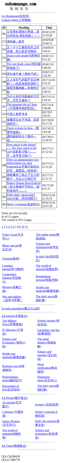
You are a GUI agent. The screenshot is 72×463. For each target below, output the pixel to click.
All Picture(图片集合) (14, 397)
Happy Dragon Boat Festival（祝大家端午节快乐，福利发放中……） (23, 187)
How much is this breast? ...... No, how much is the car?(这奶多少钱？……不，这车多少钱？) (21, 150)
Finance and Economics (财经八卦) (14, 342)
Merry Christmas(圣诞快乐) (23, 204)
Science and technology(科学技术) (47, 247)
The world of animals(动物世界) (11, 434)
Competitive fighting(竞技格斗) (11, 278)
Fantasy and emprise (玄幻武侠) (47, 355)
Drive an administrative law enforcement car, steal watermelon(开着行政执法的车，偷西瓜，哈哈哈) (23, 165)
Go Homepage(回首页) (15, 16)
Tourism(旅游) (11, 258)
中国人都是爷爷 (17, 114)
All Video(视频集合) (14, 445)
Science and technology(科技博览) (46, 434)
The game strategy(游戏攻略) (46, 342)
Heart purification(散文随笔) (47, 368)
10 (22, 226)
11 (26, 226)
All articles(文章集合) (14, 316)
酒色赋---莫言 (15, 41)
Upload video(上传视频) (16, 20)
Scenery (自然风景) (47, 404)
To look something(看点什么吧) (20, 308)
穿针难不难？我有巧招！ (23, 73)
